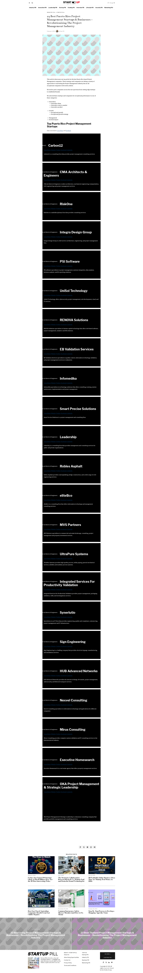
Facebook (64, 150)
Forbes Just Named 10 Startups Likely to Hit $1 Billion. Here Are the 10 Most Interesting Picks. (40, 879)
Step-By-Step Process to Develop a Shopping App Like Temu (101, 912)
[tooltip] (108, 3)
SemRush (68, 130)
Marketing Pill (86, 962)
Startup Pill (61, 12)
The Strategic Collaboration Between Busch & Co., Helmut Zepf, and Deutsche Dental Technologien (71, 879)
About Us (66, 954)
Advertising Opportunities (71, 957)
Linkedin (69, 150)
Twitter (58, 150)
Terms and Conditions (70, 965)
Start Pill (62, 31)
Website (53, 150)
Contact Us (67, 960)
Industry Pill (51, 12)
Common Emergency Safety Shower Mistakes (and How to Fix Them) (70, 912)
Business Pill (85, 960)
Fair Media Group (107, 970)
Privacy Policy (68, 962)
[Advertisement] (71, 805)
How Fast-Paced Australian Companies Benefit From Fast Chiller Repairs (39, 912)
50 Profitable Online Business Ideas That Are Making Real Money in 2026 (101, 879)
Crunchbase (60, 130)
